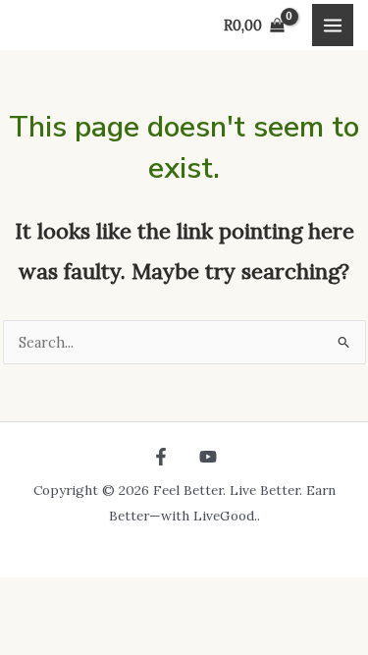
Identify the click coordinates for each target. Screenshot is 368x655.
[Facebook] (161, 456)
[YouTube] (208, 456)
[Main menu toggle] (332, 24)
